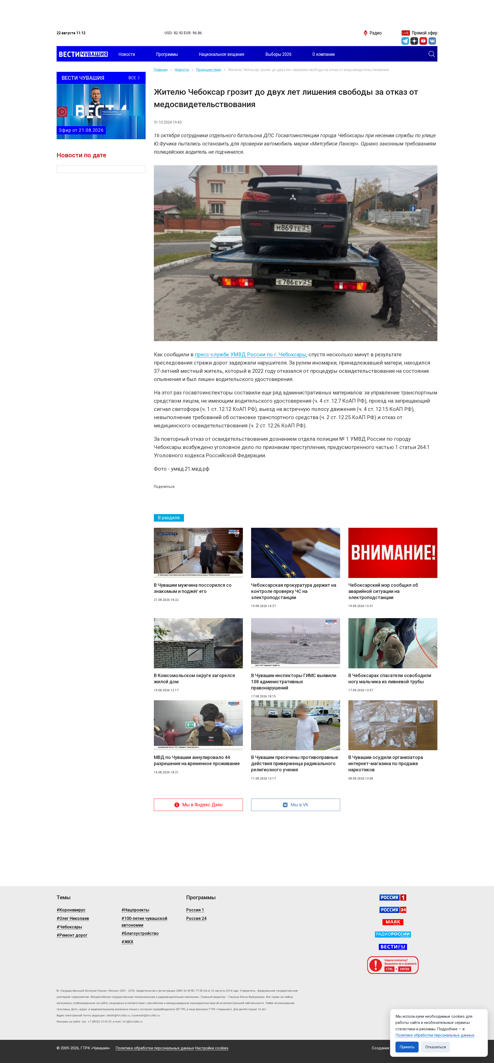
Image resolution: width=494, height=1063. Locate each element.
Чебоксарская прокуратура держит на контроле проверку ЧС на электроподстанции (293, 591)
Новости (182, 70)
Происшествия (208, 70)
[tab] (169, 518)
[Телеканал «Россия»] (393, 897)
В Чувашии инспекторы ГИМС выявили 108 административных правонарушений (293, 681)
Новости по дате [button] (81, 155)
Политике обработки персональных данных (434, 1035)
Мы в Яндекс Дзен (202, 804)
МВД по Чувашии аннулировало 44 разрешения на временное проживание (197, 760)
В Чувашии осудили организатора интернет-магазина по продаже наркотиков (385, 763)
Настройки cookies (211, 1048)
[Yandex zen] (414, 41)
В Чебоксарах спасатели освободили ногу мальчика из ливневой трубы (389, 678)
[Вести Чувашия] (82, 54)
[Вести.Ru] (393, 910)
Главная (160, 70)
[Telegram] (405, 41)
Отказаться (435, 1047)
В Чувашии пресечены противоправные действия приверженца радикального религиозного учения (294, 763)
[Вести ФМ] (393, 947)
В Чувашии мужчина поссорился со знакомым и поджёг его (193, 588)
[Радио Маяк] (392, 922)
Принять (407, 1047)
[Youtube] (423, 41)
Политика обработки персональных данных (155, 1048)
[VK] (432, 41)
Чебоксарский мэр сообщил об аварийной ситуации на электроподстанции (383, 591)
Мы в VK (299, 804)
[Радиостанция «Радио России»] (393, 934)
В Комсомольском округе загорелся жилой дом (194, 678)
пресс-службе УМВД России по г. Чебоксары (250, 354)
